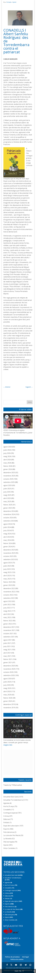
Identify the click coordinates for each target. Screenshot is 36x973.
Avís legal (25, 957)
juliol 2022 (7, 604)
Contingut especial (10, 813)
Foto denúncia (8, 832)
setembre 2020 (9, 675)
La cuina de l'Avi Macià (11, 835)
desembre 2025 (9, 472)
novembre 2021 (9, 630)
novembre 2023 (9, 553)
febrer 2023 (7, 582)
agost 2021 (7, 640)
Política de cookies (16, 959)
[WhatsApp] (30, 965)
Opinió (14, 2)
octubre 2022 (8, 595)
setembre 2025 (9, 482)
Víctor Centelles (9, 848)
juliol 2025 (7, 489)
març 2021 (7, 656)
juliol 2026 (7, 450)
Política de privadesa (12, 957)
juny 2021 (7, 646)
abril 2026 (7, 460)
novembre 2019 (9, 707)
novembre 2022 (9, 592)
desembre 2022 (9, 588)
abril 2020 (7, 691)
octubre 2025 (8, 479)
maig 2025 (7, 495)
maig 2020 (7, 688)
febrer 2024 (7, 543)
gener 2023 (7, 585)
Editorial (6, 819)
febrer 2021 (7, 659)
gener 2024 (7, 546)
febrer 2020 (7, 698)
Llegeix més (7, 745)
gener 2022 (7, 624)
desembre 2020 (9, 666)
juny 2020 (7, 685)
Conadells (7, 809)
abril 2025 (7, 498)
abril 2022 (7, 614)
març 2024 (7, 540)
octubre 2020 (8, 672)
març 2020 (7, 695)
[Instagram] (21, 965)
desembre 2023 (9, 550)
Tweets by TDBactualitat (12, 785)
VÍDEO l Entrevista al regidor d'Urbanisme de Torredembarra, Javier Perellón (17, 432)
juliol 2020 (7, 682)
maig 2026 (7, 456)
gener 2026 (7, 469)
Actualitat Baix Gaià (10, 797)
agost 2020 (7, 678)
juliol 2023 (7, 566)
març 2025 (7, 501)
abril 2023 (7, 575)
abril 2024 (7, 537)
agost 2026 (7, 447)
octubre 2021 (8, 633)
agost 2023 (7, 563)
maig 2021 (7, 649)
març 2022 (7, 617)
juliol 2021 (7, 643)
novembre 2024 (9, 514)
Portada (9, 2)
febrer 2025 (7, 505)
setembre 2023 (9, 559)
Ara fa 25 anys (8, 806)
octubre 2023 (8, 556)
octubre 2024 (8, 517)
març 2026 (7, 463)
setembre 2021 (9, 637)
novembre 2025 (9, 476)
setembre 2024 (9, 521)
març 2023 (7, 579)
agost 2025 (7, 485)
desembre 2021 (9, 627)
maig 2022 (7, 611)
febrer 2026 (7, 466)
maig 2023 (7, 572)
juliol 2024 (7, 527)
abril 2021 (7, 653)
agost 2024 (7, 524)
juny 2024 (7, 530)
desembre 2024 (9, 511)
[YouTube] (16, 965)
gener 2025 (7, 508)
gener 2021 (7, 662)
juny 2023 (7, 569)
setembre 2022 (9, 598)
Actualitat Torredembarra (13, 800)
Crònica (6, 816)
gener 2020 (7, 701)
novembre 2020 (9, 669)
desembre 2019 (9, 704)
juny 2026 (7, 453)
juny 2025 (7, 492)
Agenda (6, 803)
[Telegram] (26, 965)
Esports (6, 829)
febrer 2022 (7, 621)
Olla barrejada (8, 842)
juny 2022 (7, 608)
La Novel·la (7, 838)
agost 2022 (7, 601)
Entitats (6, 822)
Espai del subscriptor (11, 826)
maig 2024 (7, 534)
